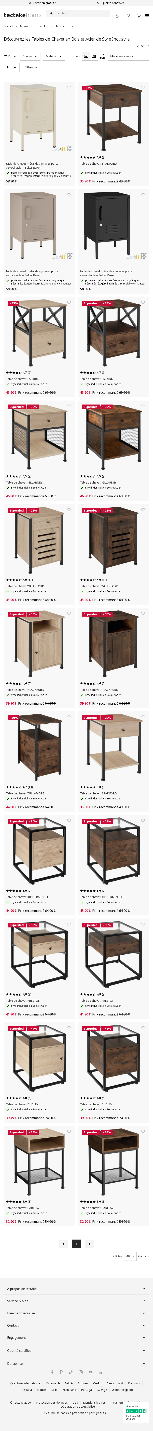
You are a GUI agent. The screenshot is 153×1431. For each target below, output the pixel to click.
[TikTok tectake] (71, 1372)
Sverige (102, 1390)
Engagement (16, 1337)
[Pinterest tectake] (61, 1372)
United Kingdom (122, 1390)
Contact (13, 1325)
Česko (97, 1383)
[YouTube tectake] (90, 1372)
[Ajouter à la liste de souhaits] (69, 87)
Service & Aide (17, 1301)
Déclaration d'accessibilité (78, 1406)
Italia (54, 1390)
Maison (24, 26)
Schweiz (83, 1383)
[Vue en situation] (94, 56)
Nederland (69, 1390)
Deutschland (114, 1383)
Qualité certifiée (19, 1350)
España (27, 1390)
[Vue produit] (86, 56)
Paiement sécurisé (21, 1313)
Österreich (53, 1383)
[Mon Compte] (117, 16)
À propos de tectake (22, 1289)
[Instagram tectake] (81, 1372)
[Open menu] (147, 13)
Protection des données (52, 1402)
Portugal (86, 1390)
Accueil (8, 26)
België (69, 1383)
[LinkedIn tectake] (100, 1372)
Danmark (134, 1383)
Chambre (43, 26)
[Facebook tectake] (52, 1372)
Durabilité (15, 1363)
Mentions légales (94, 1402)
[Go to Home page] (23, 15)
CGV (75, 1402)
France (41, 1390)
